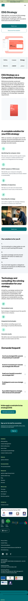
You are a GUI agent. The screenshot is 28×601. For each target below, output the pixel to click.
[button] (25, 5)
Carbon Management (6, 443)
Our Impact (3, 494)
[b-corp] (3, 521)
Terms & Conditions (5, 545)
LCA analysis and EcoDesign (7, 450)
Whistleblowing (4, 549)
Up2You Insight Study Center (7, 473)
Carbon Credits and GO (6, 453)
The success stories (5, 466)
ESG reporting (4, 441)
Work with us (4, 491)
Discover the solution (14, 30)
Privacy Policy (4, 540)
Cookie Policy (4, 543)
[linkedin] (3, 554)
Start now (14, 26)
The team (3, 489)
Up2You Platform (5, 459)
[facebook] (11, 554)
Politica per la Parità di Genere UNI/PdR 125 (11, 547)
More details (2, 526)
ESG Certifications (5, 446)
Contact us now (4, 504)
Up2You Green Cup (5, 475)
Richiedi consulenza (8, 412)
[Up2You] (3, 5)
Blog (2, 478)
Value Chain (4, 448)
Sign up (14, 431)
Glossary (3, 480)
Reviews (3, 482)
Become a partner (5, 496)
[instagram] (7, 554)
